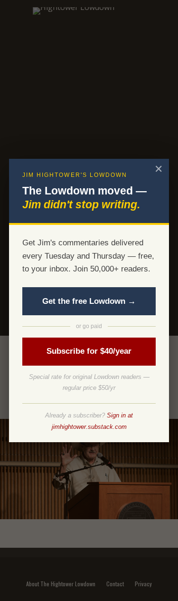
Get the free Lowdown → (89, 301)
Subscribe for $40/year (89, 351)
